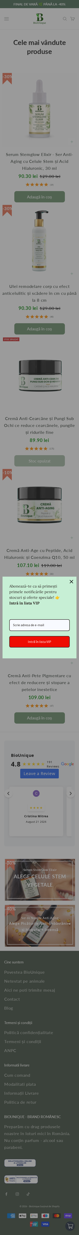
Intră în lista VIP (39, 642)
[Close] (71, 582)
